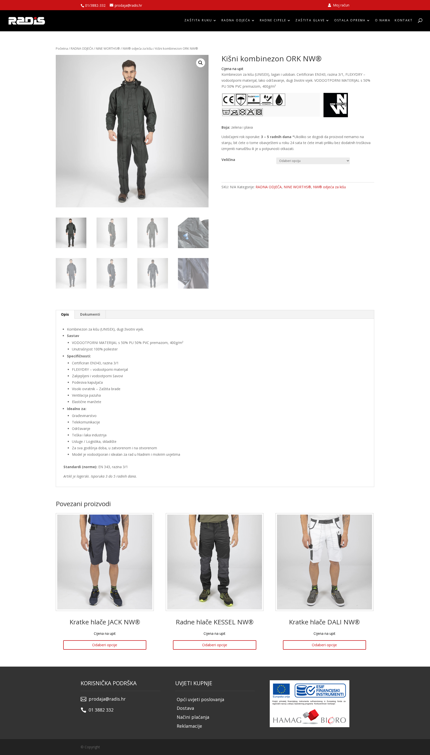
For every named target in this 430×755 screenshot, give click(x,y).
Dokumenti (90, 314)
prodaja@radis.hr (107, 699)
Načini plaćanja (193, 717)
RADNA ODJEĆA (236, 20)
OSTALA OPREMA (350, 20)
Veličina (228, 159)
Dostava (185, 708)
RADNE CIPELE (273, 20)
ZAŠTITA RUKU (198, 20)
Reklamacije (189, 726)
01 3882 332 (101, 710)
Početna (62, 48)
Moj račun (340, 5)
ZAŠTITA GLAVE (310, 20)
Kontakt (404, 20)
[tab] (65, 314)
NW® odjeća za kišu (138, 48)
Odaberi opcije (104, 644)
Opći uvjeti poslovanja (200, 699)
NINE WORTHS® (108, 48)
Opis (65, 314)
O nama (382, 20)
